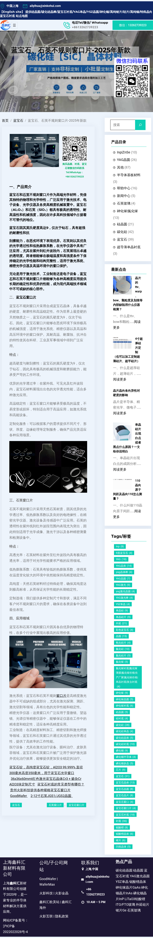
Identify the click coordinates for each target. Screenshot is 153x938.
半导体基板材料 (128, 175)
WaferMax (47, 884)
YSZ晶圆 (93, 12)
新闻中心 (123, 196)
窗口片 (61, 696)
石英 (26, 195)
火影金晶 (61, 893)
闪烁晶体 (123, 846)
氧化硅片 (123, 642)
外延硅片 (142, 904)
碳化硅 (122, 232)
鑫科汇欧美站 (49, 902)
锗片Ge (121, 910)
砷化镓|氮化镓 (127, 211)
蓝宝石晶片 (124, 795)
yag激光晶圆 (125, 591)
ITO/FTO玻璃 (125, 904)
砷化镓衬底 (124, 705)
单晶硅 (122, 610)
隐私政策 (61, 916)
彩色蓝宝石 (124, 629)
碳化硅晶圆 (124, 870)
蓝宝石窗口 (124, 801)
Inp (120, 546)
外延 (121, 623)
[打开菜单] (14, 25)
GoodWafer (19, 796)
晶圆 (121, 636)
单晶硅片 (123, 616)
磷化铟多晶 (124, 763)
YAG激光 (123, 584)
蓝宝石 (18, 120)
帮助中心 (123, 188)
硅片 (126, 12)
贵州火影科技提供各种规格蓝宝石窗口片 (40, 790)
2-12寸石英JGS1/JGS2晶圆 (52, 796)
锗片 (120, 840)
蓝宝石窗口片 (26, 297)
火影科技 (46, 893)
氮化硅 (122, 648)
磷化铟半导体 (126, 756)
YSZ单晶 (123, 604)
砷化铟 (104, 12)
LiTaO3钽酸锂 (135, 899)
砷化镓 (122, 692)
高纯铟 (134, 12)
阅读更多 (120, 379)
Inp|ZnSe (123, 152)
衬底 (121, 820)
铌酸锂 (122, 827)
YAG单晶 (80, 12)
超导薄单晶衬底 (128, 247)
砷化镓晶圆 (124, 699)
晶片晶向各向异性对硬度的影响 (126, 393)
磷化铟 (122, 750)
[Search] (140, 125)
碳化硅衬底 (125, 744)
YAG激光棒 (124, 597)
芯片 (120, 769)
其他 (120, 167)
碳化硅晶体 (124, 737)
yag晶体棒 (124, 572)
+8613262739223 (85, 27)
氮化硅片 (123, 655)
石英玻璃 (123, 203)
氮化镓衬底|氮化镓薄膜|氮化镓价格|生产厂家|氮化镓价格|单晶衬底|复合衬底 (127, 677)
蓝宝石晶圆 (124, 789)
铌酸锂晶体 (124, 833)
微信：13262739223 (132, 25)
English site (12, 12)
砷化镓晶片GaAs (128, 887)
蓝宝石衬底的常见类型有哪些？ (60, 784)
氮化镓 (122, 661)
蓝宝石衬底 (64, 12)
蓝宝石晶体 (125, 782)
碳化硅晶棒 (48, 12)
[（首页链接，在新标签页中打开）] (5, 25)
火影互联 (46, 916)
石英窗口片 (55, 804)
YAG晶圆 (123, 160)
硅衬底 (122, 718)
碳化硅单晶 (124, 731)
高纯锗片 (116, 12)
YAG (121, 559)
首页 (5, 120)
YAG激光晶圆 (140, 876)
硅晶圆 (35, 12)
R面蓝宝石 (124, 552)
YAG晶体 (124, 565)
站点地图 (22, 16)
